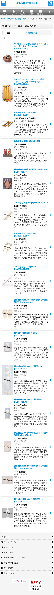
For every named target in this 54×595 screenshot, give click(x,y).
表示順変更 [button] (32, 33)
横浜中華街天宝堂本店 (27, 3)
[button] (3, 3)
